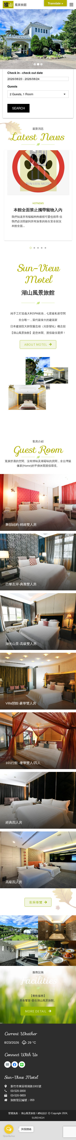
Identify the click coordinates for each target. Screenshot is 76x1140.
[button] (30, 248)
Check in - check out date (25, 73)
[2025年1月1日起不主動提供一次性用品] (38, 172)
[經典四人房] (38, 800)
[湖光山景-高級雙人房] (38, 621)
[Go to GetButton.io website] (9, 1136)
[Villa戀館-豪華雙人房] (38, 681)
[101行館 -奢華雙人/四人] (38, 740)
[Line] (22, 1064)
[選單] (71, 4)
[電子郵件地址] (7, 1064)
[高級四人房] (38, 859)
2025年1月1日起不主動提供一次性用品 (38, 212)
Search (18, 108)
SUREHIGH (38, 1117)
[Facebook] (14, 1064)
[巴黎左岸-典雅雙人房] (38, 562)
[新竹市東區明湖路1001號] (7, 1086)
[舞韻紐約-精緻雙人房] (38, 502)
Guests (12, 86)
